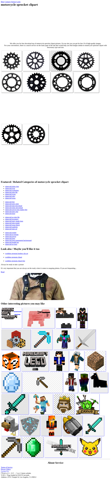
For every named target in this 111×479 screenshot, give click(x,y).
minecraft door (10, 213)
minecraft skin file (11, 192)
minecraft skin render (12, 223)
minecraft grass (10, 198)
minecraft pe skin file (12, 217)
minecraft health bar (12, 242)
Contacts (8, 2)
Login (18, 2)
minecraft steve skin (12, 204)
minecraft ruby (10, 196)
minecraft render (10, 233)
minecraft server (10, 236)
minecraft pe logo (11, 244)
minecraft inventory (12, 219)
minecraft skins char (12, 186)
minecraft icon (10, 188)
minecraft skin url (11, 229)
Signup (13, 2)
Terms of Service (6, 467)
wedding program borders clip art (16, 253)
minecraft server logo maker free (16, 210)
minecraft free (10, 202)
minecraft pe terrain (11, 234)
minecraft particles (11, 227)
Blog (2, 2)
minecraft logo (10, 238)
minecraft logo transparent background (18, 240)
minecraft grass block (12, 225)
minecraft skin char (11, 212)
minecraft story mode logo (14, 221)
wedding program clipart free (15, 261)
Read (2, 272)
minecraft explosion (12, 190)
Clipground (11, 472)
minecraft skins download (14, 208)
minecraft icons (10, 194)
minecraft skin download (13, 206)
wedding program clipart (13, 257)
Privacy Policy (6, 469)
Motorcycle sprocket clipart (10, 68)
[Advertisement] (55, 24)
